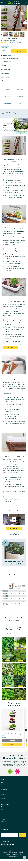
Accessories (4, 789)
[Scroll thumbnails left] (2, 34)
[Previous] (2, 727)
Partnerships (4, 821)
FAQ (3, 851)
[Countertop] (5, 48)
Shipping (8, 851)
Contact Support (20, 851)
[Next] (26, 727)
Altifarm (3, 787)
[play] (14, 519)
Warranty (5, 852)
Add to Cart (10, 347)
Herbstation (4, 784)
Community (4, 802)
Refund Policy (22, 852)
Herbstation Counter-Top (9, 734)
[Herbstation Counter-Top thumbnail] (7, 34)
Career (2, 817)
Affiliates (3, 819)
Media (2, 806)
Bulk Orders (4, 824)
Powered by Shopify (14, 856)
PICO (2, 782)
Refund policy (4, 794)
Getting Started (5, 804)
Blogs (2, 809)
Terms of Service (5, 791)
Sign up (22, 835)
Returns (13, 851)
